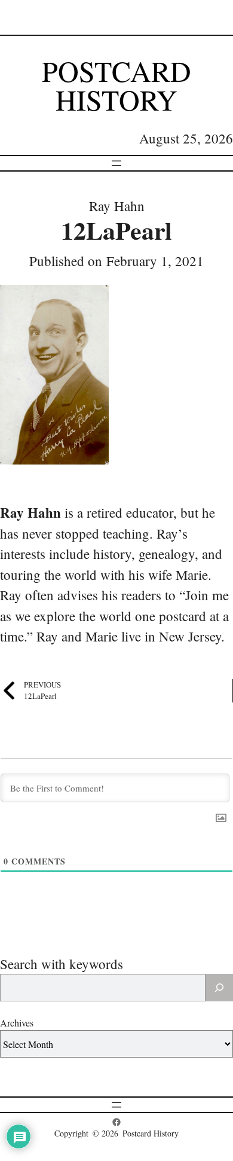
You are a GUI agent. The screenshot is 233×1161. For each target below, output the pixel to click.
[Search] (219, 987)
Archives (16, 1022)
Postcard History (116, 84)
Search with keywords (61, 964)
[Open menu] (116, 163)
